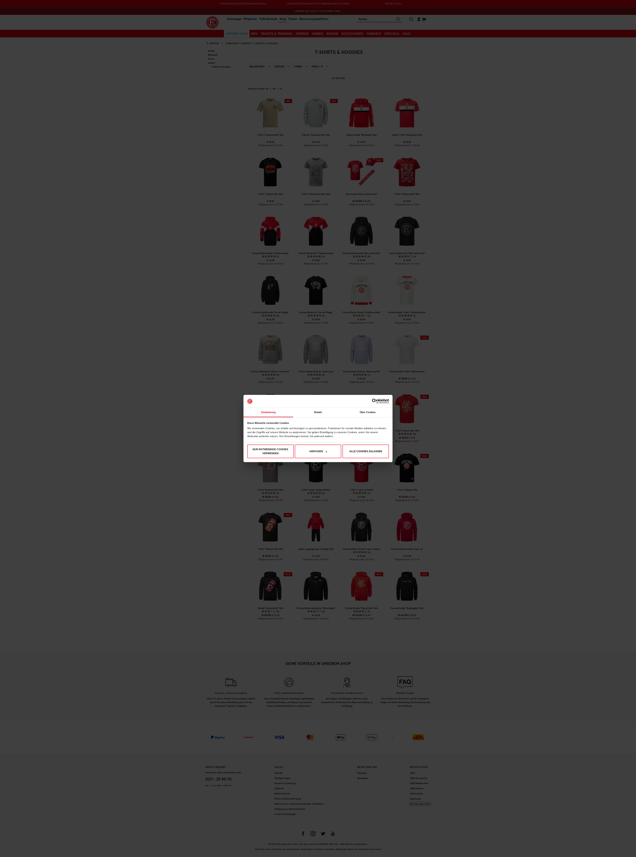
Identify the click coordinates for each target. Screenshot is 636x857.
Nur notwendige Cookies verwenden (270, 451)
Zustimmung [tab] (268, 412)
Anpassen (316, 451)
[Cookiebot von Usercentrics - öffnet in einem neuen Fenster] (374, 401)
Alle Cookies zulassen (365, 451)
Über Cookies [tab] (368, 412)
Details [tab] (318, 412)
